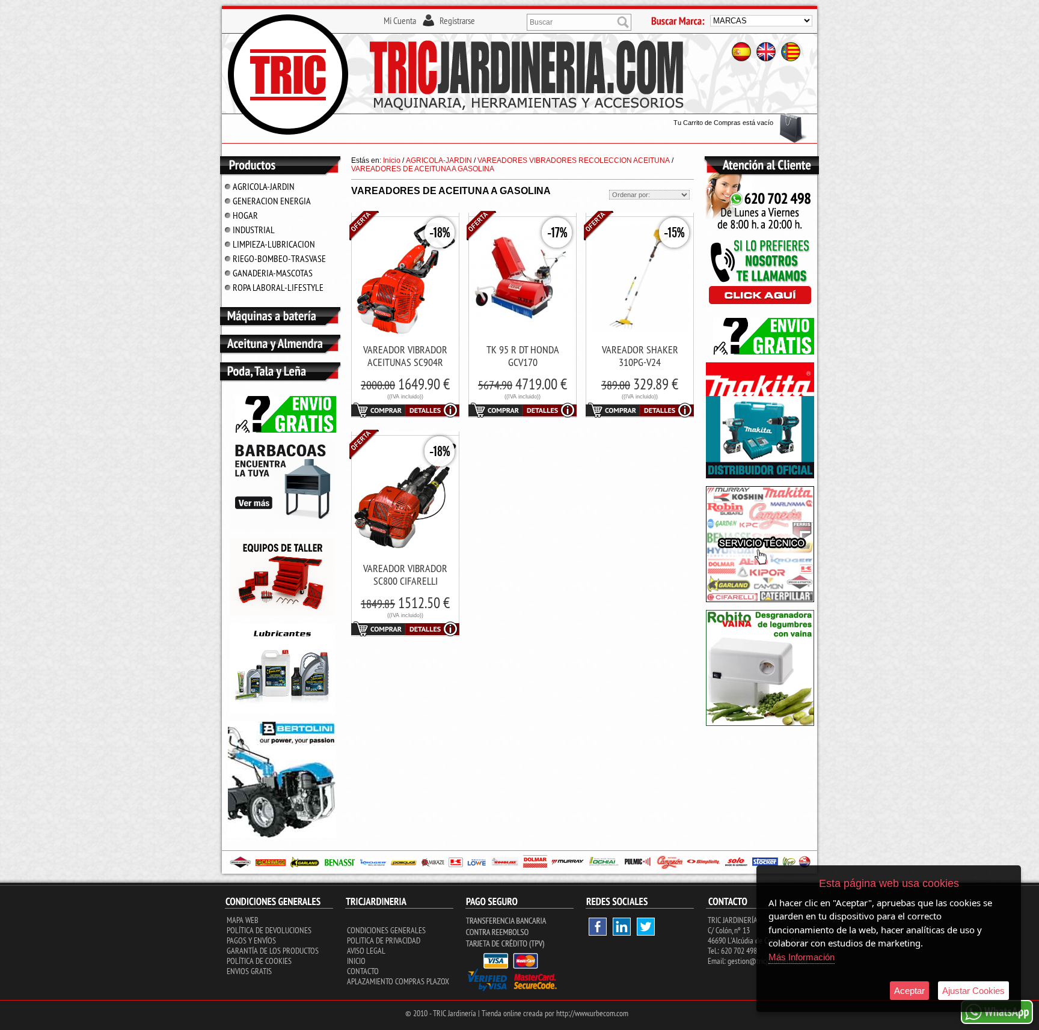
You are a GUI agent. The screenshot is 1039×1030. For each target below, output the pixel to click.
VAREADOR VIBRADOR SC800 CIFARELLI (405, 574)
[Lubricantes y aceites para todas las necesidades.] (282, 528)
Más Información (801, 957)
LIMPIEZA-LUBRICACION (274, 244)
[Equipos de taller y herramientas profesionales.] (282, 613)
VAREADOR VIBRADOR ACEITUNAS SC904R (405, 356)
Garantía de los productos (273, 950)
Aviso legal (366, 950)
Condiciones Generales (386, 930)
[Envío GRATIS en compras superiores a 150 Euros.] (282, 430)
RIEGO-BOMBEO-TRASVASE (279, 258)
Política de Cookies (259, 960)
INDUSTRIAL (254, 230)
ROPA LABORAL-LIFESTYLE (278, 287)
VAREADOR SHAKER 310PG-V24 (640, 356)
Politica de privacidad (383, 940)
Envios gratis (249, 971)
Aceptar (909, 991)
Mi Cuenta (400, 20)
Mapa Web (243, 920)
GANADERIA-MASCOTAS (273, 273)
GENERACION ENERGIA (272, 201)
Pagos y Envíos (251, 940)
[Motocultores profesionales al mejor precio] (282, 835)
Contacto (363, 971)
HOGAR (245, 215)
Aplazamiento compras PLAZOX (398, 981)
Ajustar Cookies (973, 991)
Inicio (356, 960)
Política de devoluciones (269, 930)
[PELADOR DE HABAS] (760, 723)
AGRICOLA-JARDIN (264, 186)
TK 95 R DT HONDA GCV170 (522, 356)
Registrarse (457, 20)
